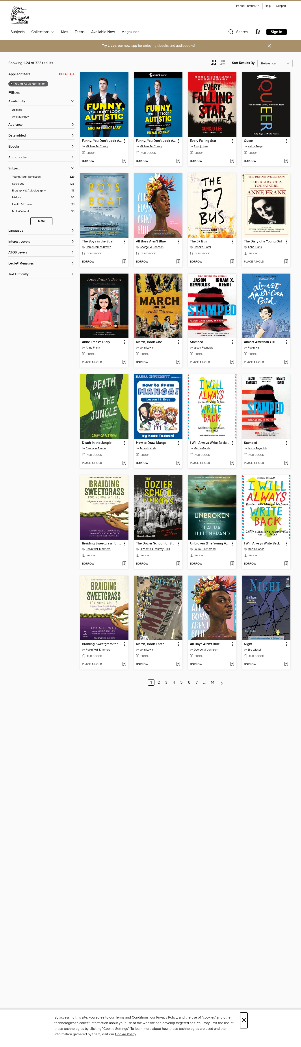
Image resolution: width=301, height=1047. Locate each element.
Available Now (103, 32)
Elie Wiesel (254, 649)
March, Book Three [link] (150, 644)
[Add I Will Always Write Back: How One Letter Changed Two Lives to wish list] (232, 463)
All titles (17, 110)
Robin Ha (253, 347)
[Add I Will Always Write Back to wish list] (286, 564)
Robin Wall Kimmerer (98, 549)
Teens (80, 32)
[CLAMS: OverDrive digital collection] (19, 15)
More (41, 221)
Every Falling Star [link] (203, 141)
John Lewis (147, 347)
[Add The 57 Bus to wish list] (232, 262)
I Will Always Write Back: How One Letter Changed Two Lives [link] (210, 443)
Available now (21, 116)
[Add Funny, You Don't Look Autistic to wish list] (124, 161)
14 (212, 682)
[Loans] (257, 32)
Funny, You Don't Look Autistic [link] (102, 141)
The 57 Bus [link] (198, 242)
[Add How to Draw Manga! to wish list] (178, 463)
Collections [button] (41, 32)
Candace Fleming (96, 448)
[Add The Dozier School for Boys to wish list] (178, 564)
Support (281, 6)
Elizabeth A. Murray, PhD (155, 549)
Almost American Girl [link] (259, 342)
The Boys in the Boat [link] (97, 242)
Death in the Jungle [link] (96, 443)
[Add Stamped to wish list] (232, 362)
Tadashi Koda (148, 448)
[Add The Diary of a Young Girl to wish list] (286, 262)
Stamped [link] (196, 342)
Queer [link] (248, 141)
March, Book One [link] (149, 342)
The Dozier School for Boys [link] (156, 544)
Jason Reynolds (203, 347)
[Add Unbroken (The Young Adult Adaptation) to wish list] (232, 564)
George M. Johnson (152, 247)
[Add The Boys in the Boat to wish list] (124, 262)
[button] (247, 6)
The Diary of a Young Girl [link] (263, 242)
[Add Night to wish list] (286, 664)
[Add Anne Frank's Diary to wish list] (124, 362)
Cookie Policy (125, 1034)
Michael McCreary (97, 146)
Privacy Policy (166, 1017)
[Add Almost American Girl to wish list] (286, 362)
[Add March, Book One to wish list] (178, 362)
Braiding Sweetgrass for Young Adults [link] (102, 544)
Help (268, 6)
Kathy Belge (255, 146)
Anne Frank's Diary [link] (96, 342)
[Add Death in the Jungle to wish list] (124, 463)
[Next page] (221, 682)
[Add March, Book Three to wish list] (178, 664)
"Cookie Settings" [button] (115, 1028)
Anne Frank (255, 247)
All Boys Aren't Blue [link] (151, 242)
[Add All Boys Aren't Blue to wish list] (178, 262)
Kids (64, 32)
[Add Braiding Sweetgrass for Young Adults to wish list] (124, 564)
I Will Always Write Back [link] (262, 544)
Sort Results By (243, 63)
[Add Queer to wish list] (286, 161)
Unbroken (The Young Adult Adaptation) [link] (210, 544)
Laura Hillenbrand (205, 549)
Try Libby (109, 45)
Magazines (130, 32)
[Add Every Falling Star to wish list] (232, 161)
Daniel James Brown (98, 247)
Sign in (276, 32)
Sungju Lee (201, 146)
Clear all (66, 74)
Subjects (18, 32)
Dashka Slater (202, 247)
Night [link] (248, 644)
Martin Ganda (202, 448)
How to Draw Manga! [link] (151, 443)
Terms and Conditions (132, 1017)
